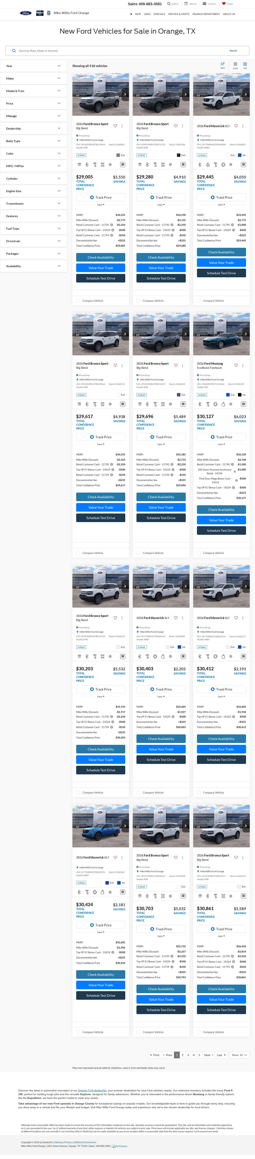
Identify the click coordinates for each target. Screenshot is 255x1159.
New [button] (138, 14)
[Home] (131, 14)
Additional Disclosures (84, 1142)
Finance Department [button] (206, 14)
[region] (100, 230)
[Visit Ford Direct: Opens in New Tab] (120, 1146)
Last (220, 1055)
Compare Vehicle (93, 300)
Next (208, 1055)
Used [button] (147, 14)
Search (233, 50)
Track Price (103, 197)
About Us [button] (229, 14)
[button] (125, 94)
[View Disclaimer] (110, 164)
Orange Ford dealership (92, 1090)
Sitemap (58, 1142)
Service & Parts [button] (178, 14)
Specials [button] (159, 14)
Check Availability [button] (101, 257)
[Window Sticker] (122, 164)
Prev (168, 1055)
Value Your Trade (100, 268)
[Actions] (122, 126)
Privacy (68, 1142)
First (155, 1055)
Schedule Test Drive (100, 278)
